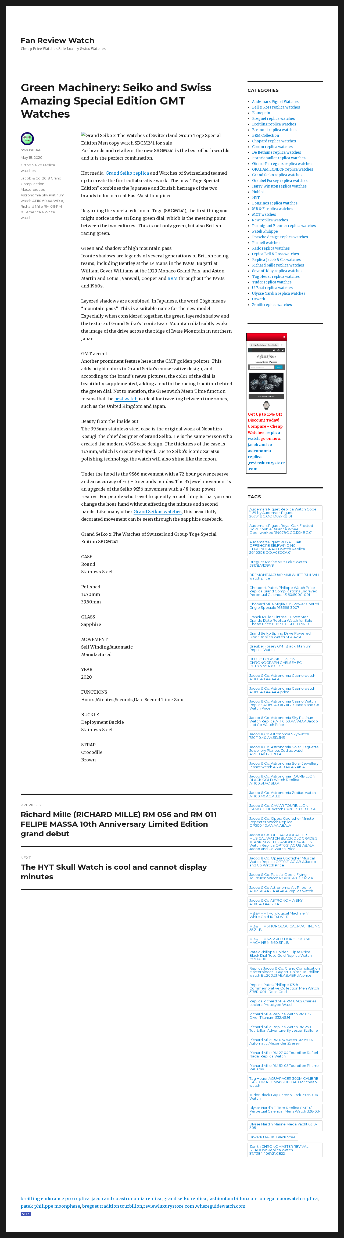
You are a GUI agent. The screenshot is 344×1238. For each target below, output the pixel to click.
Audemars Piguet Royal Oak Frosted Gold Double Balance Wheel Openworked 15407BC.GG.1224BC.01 (281, 529)
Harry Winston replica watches (279, 186)
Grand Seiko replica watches (277, 175)
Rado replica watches (271, 248)
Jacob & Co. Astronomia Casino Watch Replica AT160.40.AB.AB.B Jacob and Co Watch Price (284, 704)
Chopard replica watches (274, 141)
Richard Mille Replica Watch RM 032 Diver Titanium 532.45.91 (280, 1016)
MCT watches (264, 214)
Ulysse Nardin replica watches (278, 293)
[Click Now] (266, 376)
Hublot (258, 192)
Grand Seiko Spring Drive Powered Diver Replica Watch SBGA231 (280, 635)
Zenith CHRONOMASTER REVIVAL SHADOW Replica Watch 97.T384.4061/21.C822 (278, 1150)
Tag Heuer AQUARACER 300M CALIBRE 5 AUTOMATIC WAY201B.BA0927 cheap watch (283, 1082)
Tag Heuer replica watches (276, 276)
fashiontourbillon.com (232, 1198)
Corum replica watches (272, 147)
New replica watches (270, 220)
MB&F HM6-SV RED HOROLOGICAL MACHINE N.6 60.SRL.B (280, 941)
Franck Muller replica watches (279, 158)
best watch (126, 398)
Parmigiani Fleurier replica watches (284, 226)
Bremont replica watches (274, 130)
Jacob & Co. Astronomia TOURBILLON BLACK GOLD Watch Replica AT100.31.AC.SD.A (282, 779)
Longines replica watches (275, 203)
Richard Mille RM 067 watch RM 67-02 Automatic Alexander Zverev (281, 1041)
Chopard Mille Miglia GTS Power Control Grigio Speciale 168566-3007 (284, 606)
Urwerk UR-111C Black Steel (272, 1137)
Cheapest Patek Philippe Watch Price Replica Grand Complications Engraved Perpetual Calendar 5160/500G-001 (283, 591)
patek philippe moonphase (50, 1206)
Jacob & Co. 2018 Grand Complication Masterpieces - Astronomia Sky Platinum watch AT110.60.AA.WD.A (42, 189)
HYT (256, 197)
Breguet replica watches (273, 118)
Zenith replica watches (272, 305)
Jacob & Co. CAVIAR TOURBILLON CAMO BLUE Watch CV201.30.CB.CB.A (282, 807)
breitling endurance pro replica (55, 1198)
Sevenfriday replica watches (277, 271)
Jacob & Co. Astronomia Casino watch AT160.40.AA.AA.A (282, 677)
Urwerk (258, 299)
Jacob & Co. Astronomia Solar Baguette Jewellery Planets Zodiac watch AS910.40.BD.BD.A (284, 750)
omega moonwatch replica (289, 1198)
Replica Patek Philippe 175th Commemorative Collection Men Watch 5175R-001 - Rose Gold (284, 988)
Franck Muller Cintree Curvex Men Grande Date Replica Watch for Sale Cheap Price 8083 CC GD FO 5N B (280, 620)
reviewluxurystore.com (168, 1206)
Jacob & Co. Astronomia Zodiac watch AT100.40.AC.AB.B (282, 794)
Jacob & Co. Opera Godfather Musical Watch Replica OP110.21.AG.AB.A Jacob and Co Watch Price (282, 861)
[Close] (284, 336)
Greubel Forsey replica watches (279, 180)
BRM (172, 278)
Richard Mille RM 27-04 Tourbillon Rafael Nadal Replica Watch (283, 1054)
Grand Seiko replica (127, 173)
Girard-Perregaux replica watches (282, 163)
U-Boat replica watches (272, 288)
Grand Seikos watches (158, 511)
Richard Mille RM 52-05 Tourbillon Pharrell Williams (284, 1067)
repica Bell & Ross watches (275, 254)
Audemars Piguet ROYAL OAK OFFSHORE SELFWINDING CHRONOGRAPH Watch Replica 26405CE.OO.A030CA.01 (277, 547)
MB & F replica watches (272, 209)
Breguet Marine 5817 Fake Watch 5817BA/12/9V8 (278, 563)
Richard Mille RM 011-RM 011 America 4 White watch (41, 212)
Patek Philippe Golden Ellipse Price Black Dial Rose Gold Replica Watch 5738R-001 (280, 955)
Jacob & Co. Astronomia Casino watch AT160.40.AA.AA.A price (282, 690)
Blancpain (261, 113)
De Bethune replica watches (276, 152)
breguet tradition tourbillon (112, 1206)
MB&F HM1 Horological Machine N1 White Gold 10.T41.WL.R (279, 915)
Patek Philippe (265, 231)
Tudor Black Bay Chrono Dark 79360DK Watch (283, 1096)
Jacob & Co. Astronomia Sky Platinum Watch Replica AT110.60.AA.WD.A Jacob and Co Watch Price (283, 721)
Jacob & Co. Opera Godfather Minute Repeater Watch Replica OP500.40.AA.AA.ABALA (281, 821)
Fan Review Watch (57, 40)
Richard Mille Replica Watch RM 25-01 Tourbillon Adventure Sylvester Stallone (283, 1028)
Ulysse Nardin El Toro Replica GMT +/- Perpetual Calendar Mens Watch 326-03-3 (284, 1111)
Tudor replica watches (272, 282)
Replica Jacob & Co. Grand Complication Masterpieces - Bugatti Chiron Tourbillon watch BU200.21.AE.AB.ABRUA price (284, 971)
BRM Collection (265, 135)
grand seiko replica (184, 1198)
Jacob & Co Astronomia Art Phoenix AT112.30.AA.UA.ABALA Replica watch (281, 889)
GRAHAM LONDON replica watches (282, 169)
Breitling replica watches (274, 124)
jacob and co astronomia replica (260, 450)
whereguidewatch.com (220, 1206)
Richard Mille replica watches (278, 265)
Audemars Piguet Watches (275, 101)
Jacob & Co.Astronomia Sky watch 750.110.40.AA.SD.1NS (279, 736)
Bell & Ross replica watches (276, 107)
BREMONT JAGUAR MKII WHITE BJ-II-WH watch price (284, 576)
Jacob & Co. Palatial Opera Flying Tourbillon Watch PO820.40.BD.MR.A (281, 876)
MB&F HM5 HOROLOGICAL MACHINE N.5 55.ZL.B (284, 928)
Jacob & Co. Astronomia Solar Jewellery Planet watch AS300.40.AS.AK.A (283, 765)
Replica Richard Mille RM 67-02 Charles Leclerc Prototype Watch (282, 1003)
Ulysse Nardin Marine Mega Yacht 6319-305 (283, 1126)
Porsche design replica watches (280, 237)
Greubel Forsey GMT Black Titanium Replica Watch (280, 648)
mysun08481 (31, 150)
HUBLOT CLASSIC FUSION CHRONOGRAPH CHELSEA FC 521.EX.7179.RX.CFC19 (275, 662)
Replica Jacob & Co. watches (276, 259)
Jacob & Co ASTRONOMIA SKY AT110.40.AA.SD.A (276, 902)
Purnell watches (266, 242)
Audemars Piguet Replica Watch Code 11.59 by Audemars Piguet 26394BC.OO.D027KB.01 (283, 512)
